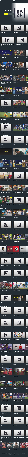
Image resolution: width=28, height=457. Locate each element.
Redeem (12, 454)
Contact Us (3, 453)
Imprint (20, 453)
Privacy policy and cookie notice (15, 453)
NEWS (10, 454)
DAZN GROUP (24, 453)
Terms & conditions (8, 453)
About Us (15, 454)
